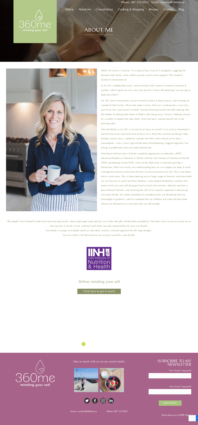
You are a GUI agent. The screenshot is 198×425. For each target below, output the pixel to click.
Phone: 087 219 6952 (135, 2)
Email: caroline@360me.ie (168, 2)
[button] (83, 344)
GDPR (181, 415)
